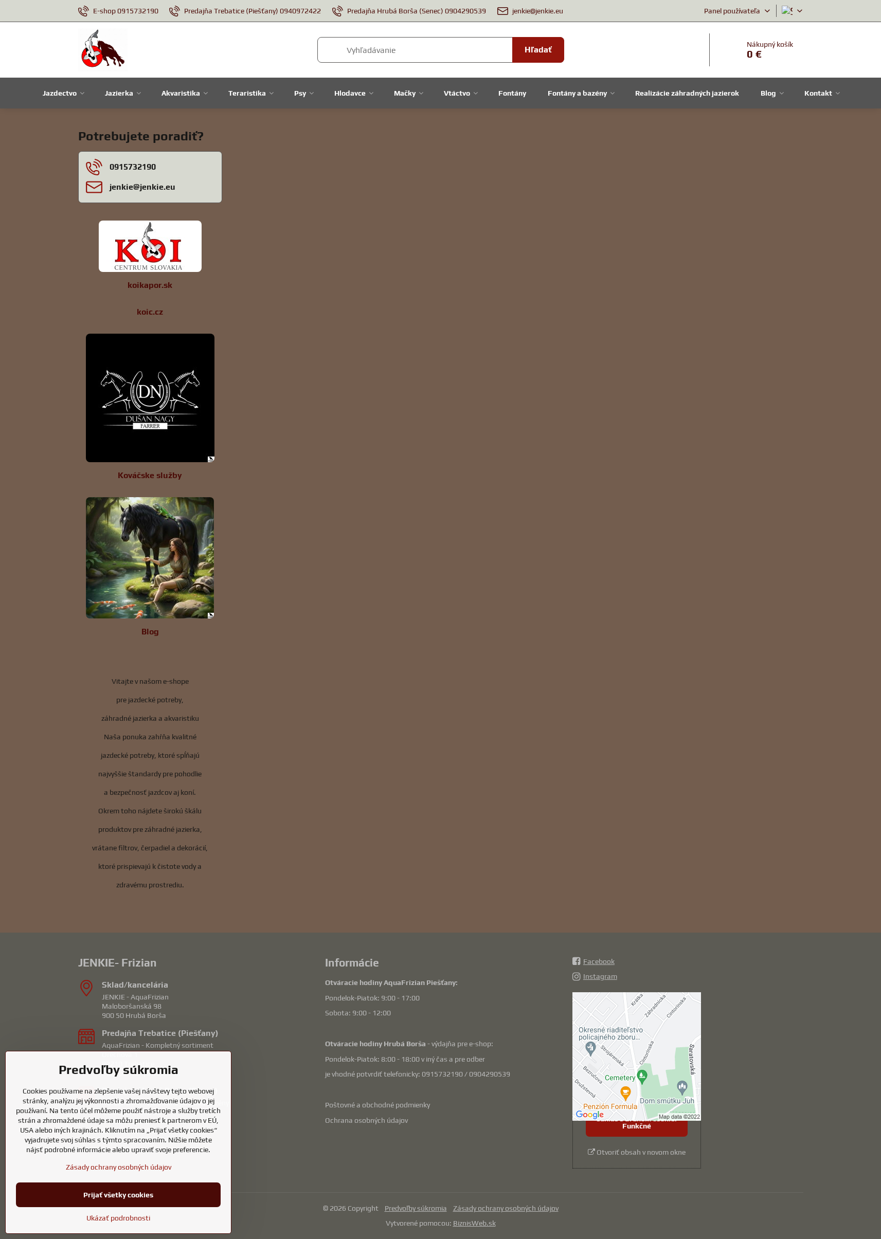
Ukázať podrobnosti (118, 1218)
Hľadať (538, 49)
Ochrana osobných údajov (366, 1120)
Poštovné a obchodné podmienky (377, 1105)
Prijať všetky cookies (118, 1195)
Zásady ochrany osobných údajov (506, 1208)
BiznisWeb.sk (474, 1223)
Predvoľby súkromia (416, 1208)
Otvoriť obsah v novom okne (640, 1152)
